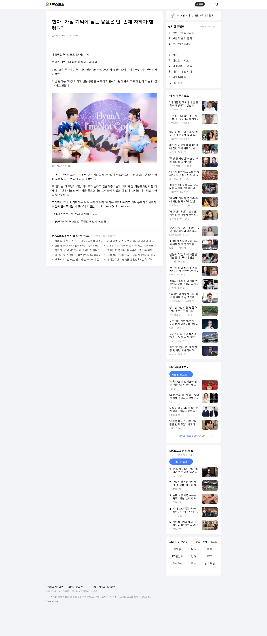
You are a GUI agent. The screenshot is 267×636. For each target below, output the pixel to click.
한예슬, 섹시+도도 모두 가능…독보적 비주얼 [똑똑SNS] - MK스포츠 (79, 241)
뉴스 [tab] (198, 541)
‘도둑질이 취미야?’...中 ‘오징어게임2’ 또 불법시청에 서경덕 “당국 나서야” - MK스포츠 (131, 254)
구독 (201, 4)
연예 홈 (177, 549)
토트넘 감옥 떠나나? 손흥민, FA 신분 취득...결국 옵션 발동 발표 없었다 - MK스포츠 (131, 250)
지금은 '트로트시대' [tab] (182, 374)
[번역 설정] (141, 44)
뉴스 (193, 549)
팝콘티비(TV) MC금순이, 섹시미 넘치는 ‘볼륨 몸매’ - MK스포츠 (79, 250)
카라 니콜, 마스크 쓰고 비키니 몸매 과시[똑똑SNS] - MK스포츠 (131, 241)
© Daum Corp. (53, 601)
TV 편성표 (177, 556)
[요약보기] (129, 44)
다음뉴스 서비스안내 (56, 586)
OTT (209, 556)
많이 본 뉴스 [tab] (181, 461)
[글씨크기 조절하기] (148, 44)
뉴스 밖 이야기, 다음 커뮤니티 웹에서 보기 (199, 15)
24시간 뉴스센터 (76, 586)
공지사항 (91, 586)
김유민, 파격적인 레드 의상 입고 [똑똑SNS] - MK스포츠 (131, 245)
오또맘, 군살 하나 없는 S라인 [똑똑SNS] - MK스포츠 (79, 245)
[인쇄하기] (154, 44)
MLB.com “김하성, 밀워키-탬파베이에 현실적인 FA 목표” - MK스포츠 (79, 259)
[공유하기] (210, 4)
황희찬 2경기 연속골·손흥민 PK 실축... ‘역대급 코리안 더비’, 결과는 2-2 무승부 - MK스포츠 (131, 259)
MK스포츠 (57, 4)
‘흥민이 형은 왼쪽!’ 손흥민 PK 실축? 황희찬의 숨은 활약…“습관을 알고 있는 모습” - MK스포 (79, 254)
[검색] (217, 4)
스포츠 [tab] (214, 541)
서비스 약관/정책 (107, 586)
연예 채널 (209, 563)
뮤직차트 (177, 563)
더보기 (192, 436)
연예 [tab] (205, 541)
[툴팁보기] (217, 26)
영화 (193, 556)
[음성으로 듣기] (135, 44)
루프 (193, 563)
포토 (209, 549)
